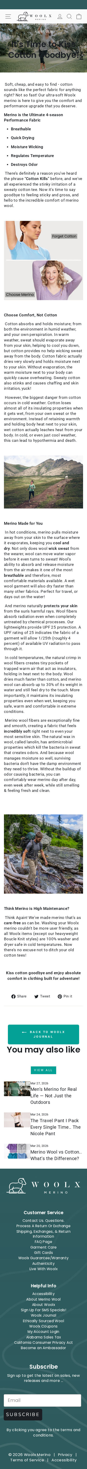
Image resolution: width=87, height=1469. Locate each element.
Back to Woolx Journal (46, 1034)
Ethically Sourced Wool (43, 1320)
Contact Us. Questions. (43, 1220)
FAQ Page (43, 1241)
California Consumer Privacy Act (43, 1342)
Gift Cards (43, 1252)
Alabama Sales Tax (43, 1337)
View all (43, 1070)
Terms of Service (27, 1460)
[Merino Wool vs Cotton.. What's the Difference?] (17, 1151)
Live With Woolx (43, 1268)
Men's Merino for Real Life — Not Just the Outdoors (53, 1095)
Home (31, 24)
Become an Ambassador (43, 1347)
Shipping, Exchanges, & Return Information (43, 1234)
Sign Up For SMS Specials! (43, 1310)
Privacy (65, 1454)
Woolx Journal (48, 24)
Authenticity (43, 1263)
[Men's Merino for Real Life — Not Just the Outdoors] (17, 1088)
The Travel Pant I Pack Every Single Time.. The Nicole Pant (55, 1127)
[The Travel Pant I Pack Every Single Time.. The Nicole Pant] (17, 1119)
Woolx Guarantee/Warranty (43, 1258)
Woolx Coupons (43, 1326)
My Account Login (43, 1331)
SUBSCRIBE (23, 1414)
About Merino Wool (43, 1299)
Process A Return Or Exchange (43, 1225)
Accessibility (43, 1293)
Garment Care (43, 1247)
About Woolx (43, 1304)
